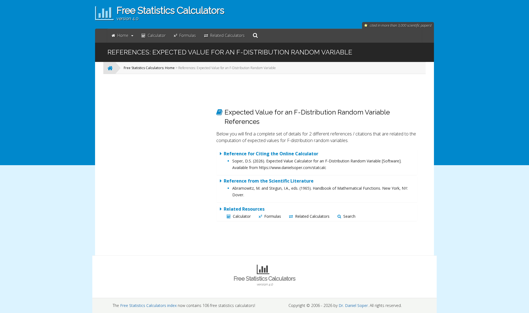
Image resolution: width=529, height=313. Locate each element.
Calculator (242, 216)
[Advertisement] (166, 160)
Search (349, 216)
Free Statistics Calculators (264, 280)
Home (122, 35)
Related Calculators (312, 216)
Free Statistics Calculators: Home (149, 68)
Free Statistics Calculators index (148, 305)
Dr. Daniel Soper (353, 305)
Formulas (272, 216)
